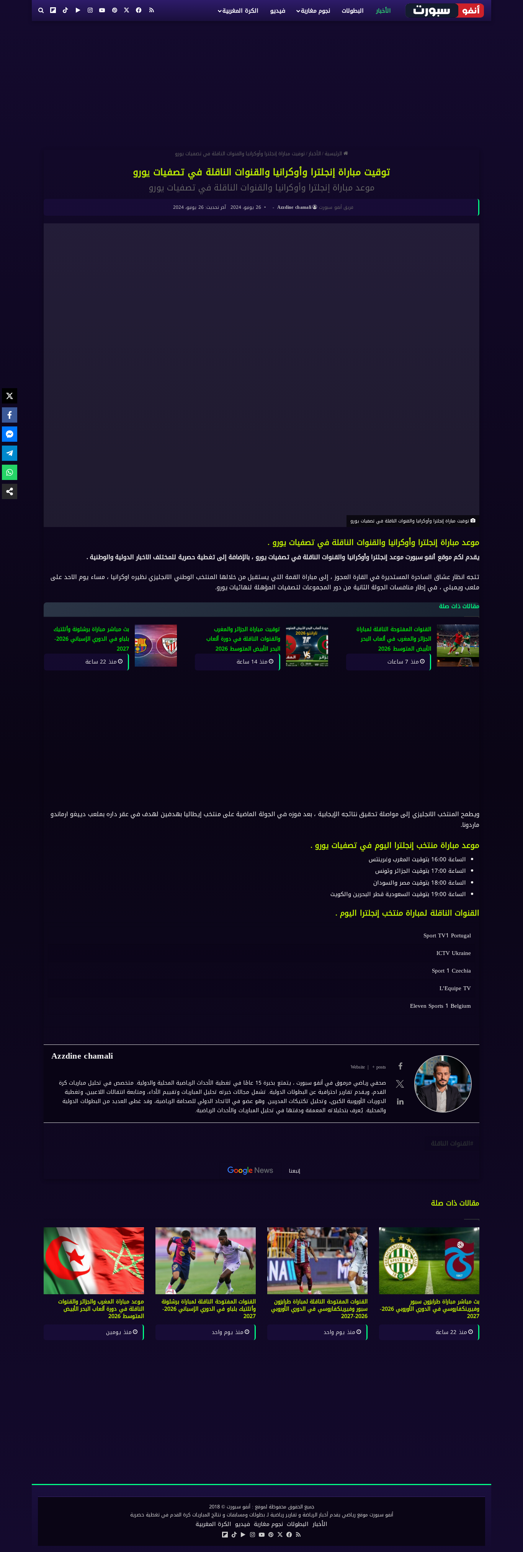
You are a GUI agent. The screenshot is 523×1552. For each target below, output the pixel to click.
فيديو (277, 10)
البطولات (353, 10)
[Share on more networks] (9, 491)
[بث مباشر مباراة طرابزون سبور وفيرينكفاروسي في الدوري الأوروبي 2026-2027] (429, 1260)
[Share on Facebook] (9, 415)
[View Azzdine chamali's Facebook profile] (400, 1066)
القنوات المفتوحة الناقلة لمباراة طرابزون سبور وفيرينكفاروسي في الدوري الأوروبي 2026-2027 (319, 1309)
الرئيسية (334, 153)
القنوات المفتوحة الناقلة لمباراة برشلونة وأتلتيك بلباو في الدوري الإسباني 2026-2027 (209, 1309)
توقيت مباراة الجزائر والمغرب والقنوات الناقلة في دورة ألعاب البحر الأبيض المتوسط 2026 (243, 639)
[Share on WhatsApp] (9, 472)
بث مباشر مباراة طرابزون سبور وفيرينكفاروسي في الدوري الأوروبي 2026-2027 (429, 1309)
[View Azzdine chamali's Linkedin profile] (400, 1101)
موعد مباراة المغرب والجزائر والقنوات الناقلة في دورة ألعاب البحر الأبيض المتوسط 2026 (101, 1309)
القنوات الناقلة (450, 1143)
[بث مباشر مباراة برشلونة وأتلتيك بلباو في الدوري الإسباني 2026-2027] (156, 646)
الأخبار (383, 10)
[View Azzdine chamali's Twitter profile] (400, 1083)
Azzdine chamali (294, 207)
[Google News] (250, 1170)
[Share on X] (9, 395)
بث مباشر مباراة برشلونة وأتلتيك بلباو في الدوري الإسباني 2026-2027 (91, 639)
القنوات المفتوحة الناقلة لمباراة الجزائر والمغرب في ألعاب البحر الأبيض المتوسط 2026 (393, 639)
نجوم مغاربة (315, 10)
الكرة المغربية (240, 10)
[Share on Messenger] (9, 434)
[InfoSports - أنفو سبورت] (445, 10)
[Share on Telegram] (9, 453)
